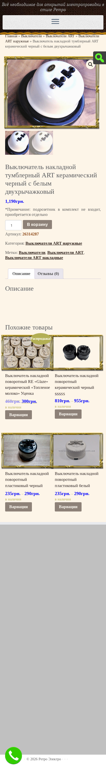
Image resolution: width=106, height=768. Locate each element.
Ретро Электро (50, 759)
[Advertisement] (53, 585)
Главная (11, 36)
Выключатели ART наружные (53, 243)
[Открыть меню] (55, 22)
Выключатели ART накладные (34, 257)
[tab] (21, 274)
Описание (21, 273)
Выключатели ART (60, 36)
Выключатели (31, 36)
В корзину (37, 224)
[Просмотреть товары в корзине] (86, 21)
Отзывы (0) (48, 273)
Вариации (18, 415)
